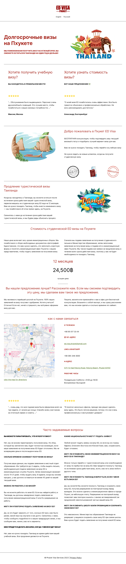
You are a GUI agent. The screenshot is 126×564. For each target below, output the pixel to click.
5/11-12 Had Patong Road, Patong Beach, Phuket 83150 (87, 368)
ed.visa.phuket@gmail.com (75, 344)
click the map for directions (15, 380)
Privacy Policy (76, 558)
